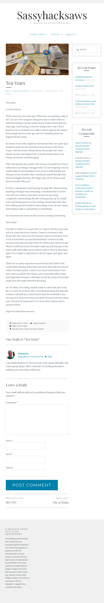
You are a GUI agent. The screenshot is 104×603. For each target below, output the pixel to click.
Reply (49, 357)
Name (9, 441)
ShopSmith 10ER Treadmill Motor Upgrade (82, 149)
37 (76, 95)
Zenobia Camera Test (84, 86)
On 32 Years (61, 500)
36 (76, 113)
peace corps (23, 329)
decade (15, 329)
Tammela (23, 353)
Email (9, 454)
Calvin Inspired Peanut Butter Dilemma (86, 176)
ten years (33, 329)
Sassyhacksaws (52, 15)
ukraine (41, 329)
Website (9, 468)
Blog (9, 91)
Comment (12, 402)
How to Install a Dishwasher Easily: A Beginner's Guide (84, 188)
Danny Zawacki (39, 323)
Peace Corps (21, 91)
